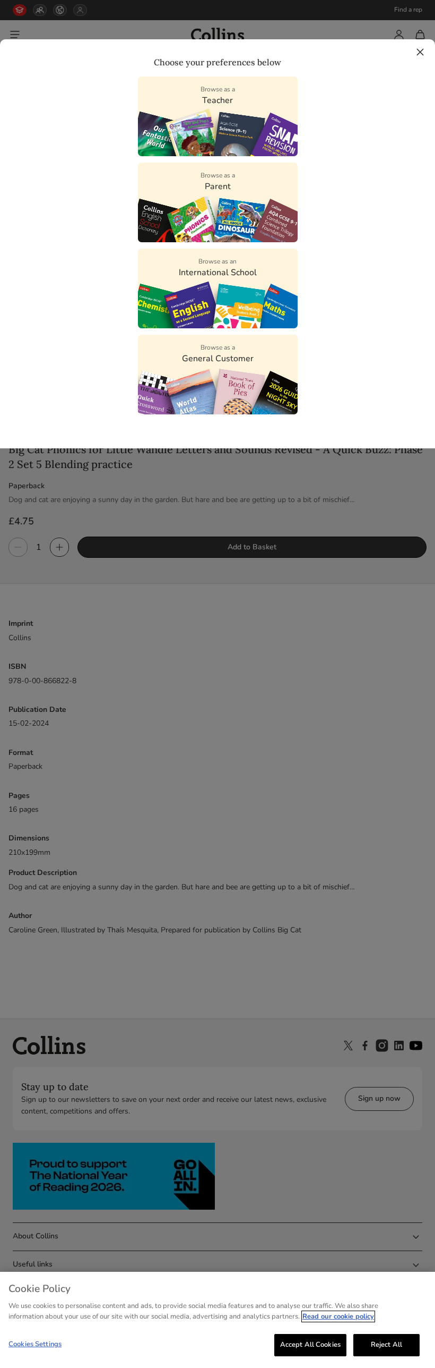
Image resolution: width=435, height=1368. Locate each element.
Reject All (386, 1344)
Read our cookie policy (338, 1316)
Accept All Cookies (310, 1344)
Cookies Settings (35, 1344)
